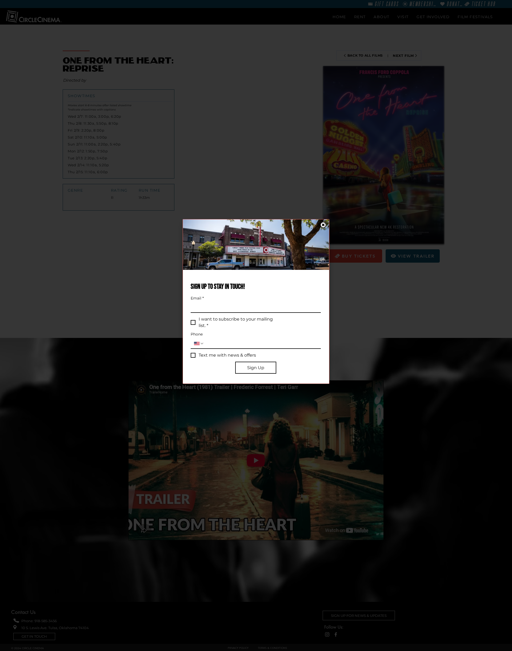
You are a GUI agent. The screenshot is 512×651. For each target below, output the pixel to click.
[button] (323, 225)
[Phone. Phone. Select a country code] (199, 343)
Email (197, 298)
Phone (197, 334)
